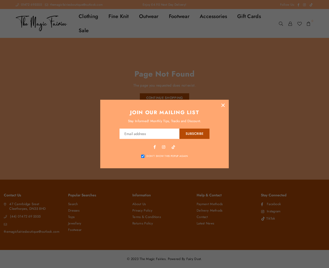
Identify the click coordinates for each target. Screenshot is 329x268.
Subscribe (194, 133)
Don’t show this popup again (167, 156)
